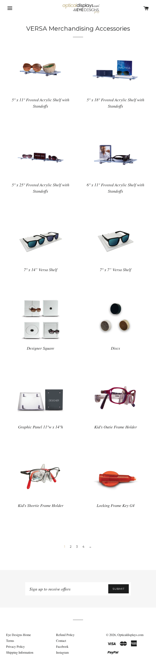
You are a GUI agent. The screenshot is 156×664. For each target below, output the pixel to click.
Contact (61, 640)
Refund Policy (65, 635)
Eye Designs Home (18, 635)
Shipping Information (19, 652)
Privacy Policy (15, 646)
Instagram (62, 652)
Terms (10, 640)
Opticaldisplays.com (130, 635)
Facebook (62, 646)
